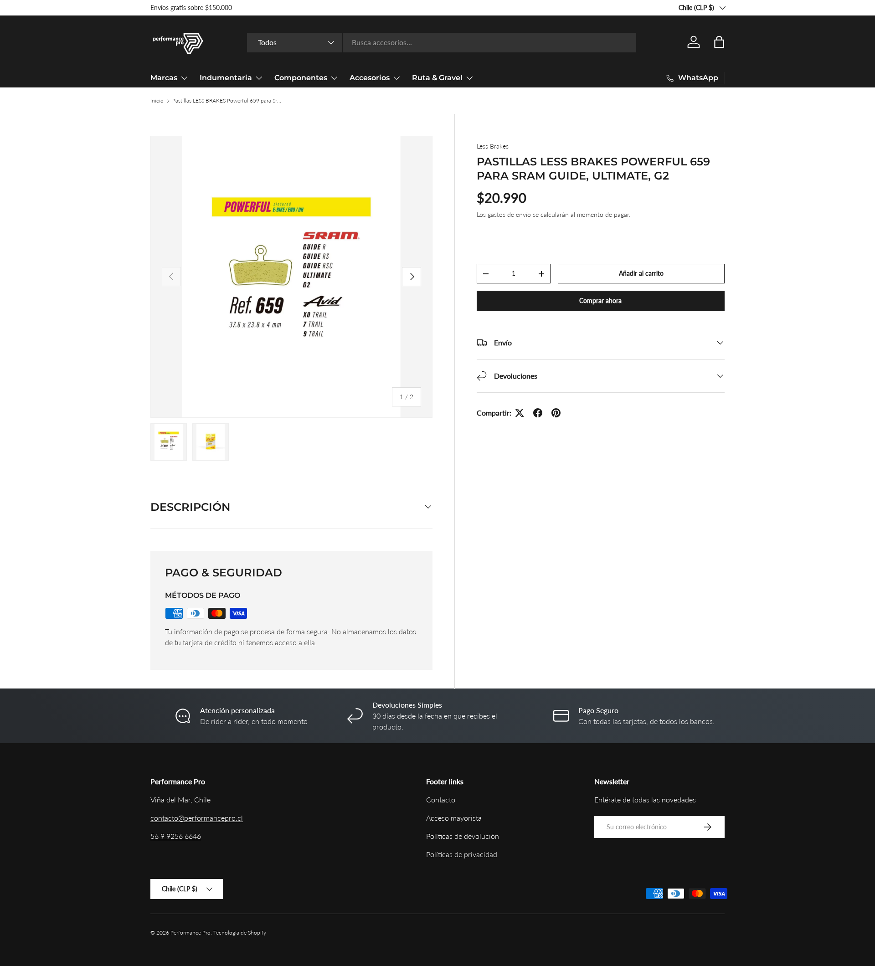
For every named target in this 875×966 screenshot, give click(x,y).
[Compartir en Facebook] (538, 413)
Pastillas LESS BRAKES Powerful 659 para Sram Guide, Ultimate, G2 (227, 100)
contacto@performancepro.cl (196, 817)
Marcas (163, 77)
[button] (719, 42)
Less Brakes (493, 146)
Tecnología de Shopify (239, 932)
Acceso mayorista (454, 817)
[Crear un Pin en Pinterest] (556, 413)
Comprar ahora (600, 301)
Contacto (440, 799)
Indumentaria (226, 77)
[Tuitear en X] (519, 413)
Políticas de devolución (462, 836)
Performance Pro (190, 932)
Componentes (300, 77)
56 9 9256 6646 (175, 836)
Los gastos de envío (504, 214)
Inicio (157, 100)
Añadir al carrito (641, 273)
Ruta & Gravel (437, 77)
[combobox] (441, 42)
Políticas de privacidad (461, 854)
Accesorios (370, 77)
